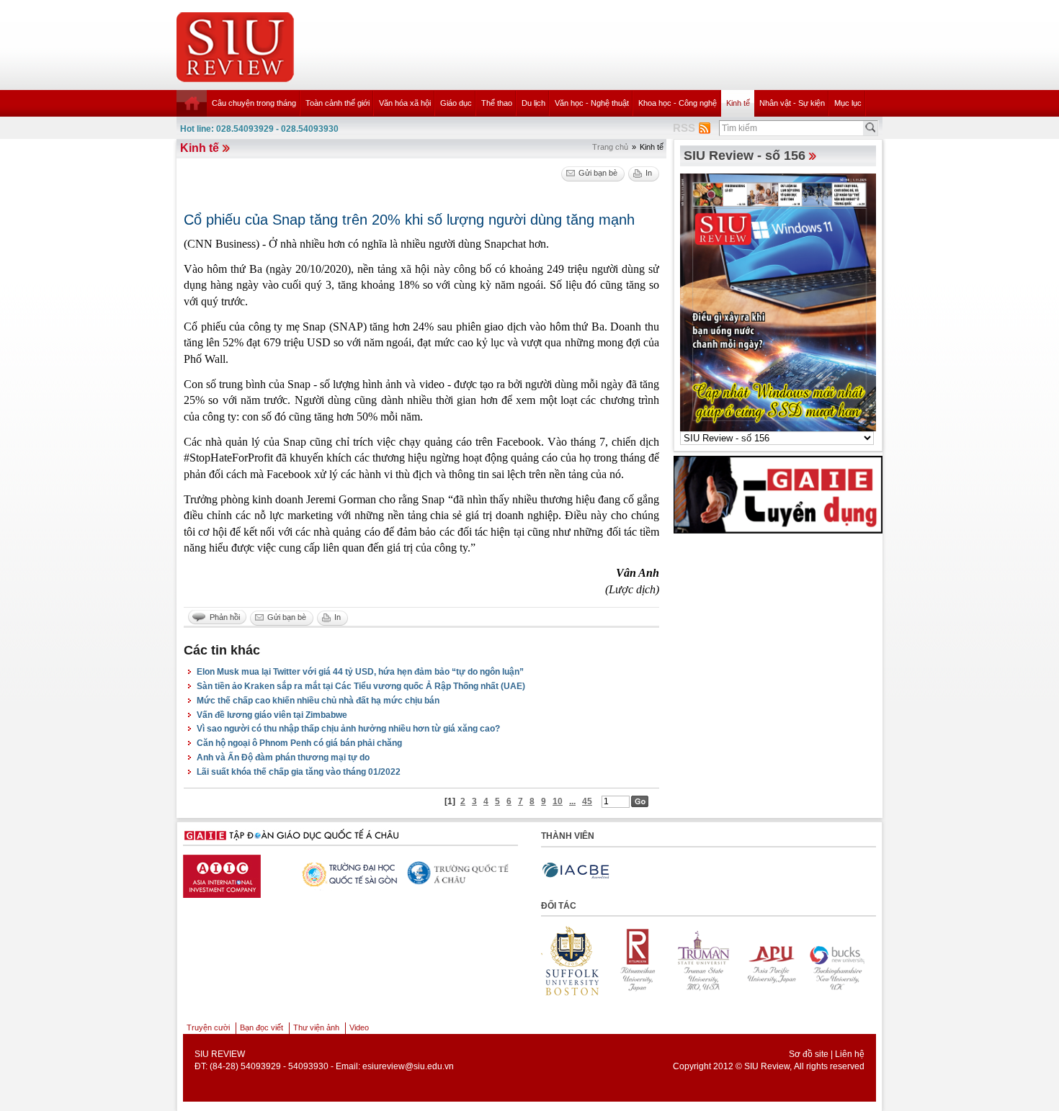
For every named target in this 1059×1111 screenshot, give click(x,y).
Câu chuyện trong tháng (254, 103)
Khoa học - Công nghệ (677, 103)
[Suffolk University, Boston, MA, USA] (860, 961)
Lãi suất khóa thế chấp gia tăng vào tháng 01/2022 (299, 772)
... (572, 801)
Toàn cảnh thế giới (337, 103)
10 (558, 801)
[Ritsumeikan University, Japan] (595, 961)
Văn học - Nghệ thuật (592, 103)
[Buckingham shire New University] (794, 961)
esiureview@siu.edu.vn (408, 1066)
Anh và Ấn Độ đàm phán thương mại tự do (283, 757)
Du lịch (533, 103)
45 (587, 801)
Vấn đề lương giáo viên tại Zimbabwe (272, 715)
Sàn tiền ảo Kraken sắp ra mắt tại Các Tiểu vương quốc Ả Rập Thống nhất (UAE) (361, 686)
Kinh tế (738, 103)
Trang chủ (610, 147)
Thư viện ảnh (316, 1027)
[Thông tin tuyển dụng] (778, 494)
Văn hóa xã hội (405, 103)
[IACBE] (575, 870)
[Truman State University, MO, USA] (661, 961)
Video (359, 1027)
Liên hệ (849, 1054)
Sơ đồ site (808, 1054)
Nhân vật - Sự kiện (792, 103)
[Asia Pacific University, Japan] (728, 961)
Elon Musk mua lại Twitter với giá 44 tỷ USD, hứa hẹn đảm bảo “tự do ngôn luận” (360, 672)
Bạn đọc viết (261, 1027)
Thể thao (496, 103)
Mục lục (848, 103)
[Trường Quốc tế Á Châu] (458, 874)
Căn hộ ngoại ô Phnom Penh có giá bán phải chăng (299, 743)
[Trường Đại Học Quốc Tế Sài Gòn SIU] (346, 873)
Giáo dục (456, 103)
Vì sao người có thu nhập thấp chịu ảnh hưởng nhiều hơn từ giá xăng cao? (348, 729)
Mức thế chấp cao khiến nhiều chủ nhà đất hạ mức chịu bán (318, 701)
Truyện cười (208, 1027)
